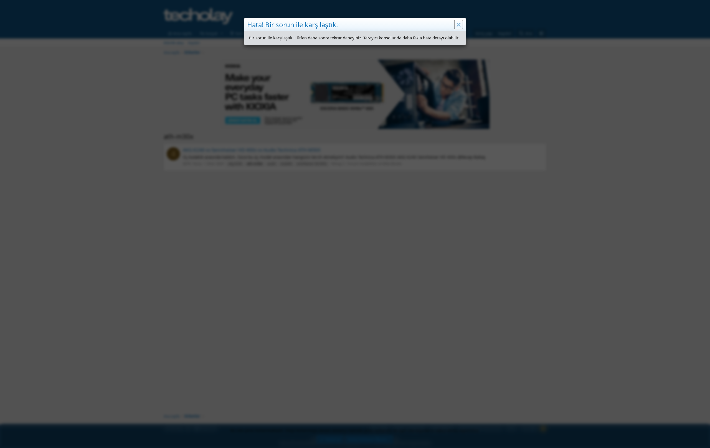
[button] (458, 24)
